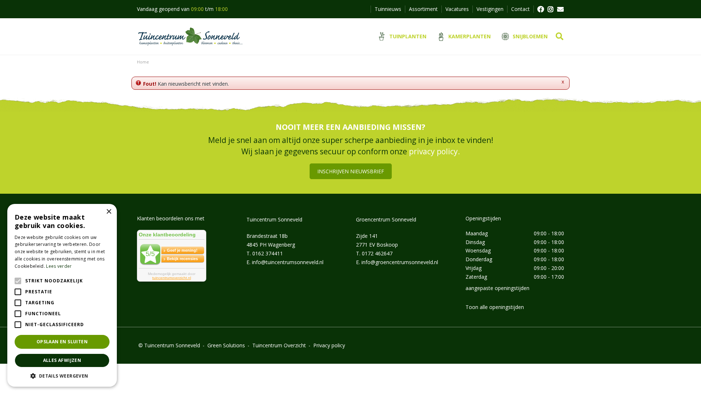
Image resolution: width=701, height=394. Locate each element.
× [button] (108, 212)
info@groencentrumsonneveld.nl (399, 262)
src (559, 36)
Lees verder (59, 266)
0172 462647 (377, 253)
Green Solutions (226, 345)
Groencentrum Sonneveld (386, 219)
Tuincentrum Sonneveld (274, 219)
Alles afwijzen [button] (62, 360)
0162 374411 (267, 253)
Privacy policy (329, 345)
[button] (62, 375)
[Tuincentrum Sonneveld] (190, 36)
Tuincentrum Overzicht (279, 345)
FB (540, 9)
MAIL (560, 9)
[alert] (62, 295)
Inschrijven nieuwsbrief (350, 171)
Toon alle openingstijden (495, 307)
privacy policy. (434, 151)
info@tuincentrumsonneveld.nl (287, 262)
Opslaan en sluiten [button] (62, 342)
